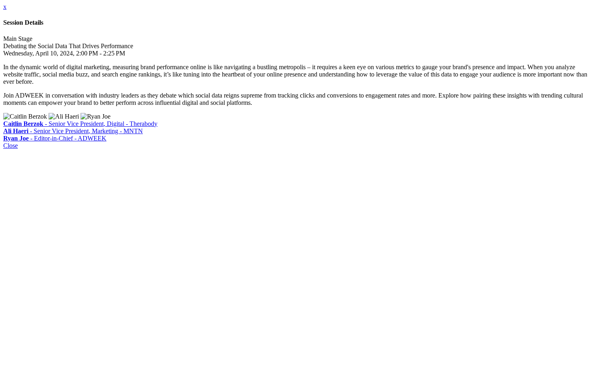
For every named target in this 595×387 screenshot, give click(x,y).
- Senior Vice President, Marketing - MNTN (73, 131)
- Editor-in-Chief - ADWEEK (54, 138)
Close (10, 145)
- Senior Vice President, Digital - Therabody (80, 123)
